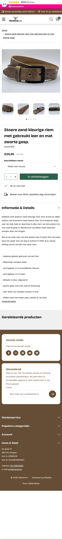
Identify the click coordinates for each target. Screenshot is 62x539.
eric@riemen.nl (15, 469)
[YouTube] (29, 353)
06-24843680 (16, 466)
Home (4, 30)
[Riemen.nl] (15, 19)
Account (7, 434)
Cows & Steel (10, 442)
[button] (51, 19)
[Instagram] (15, 353)
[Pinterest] (22, 353)
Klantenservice (11, 417)
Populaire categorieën (15, 426)
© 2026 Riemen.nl (19, 477)
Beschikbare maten (13, 161)
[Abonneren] (52, 394)
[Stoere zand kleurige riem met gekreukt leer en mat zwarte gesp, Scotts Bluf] (31, 71)
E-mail (9, 387)
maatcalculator (9, 301)
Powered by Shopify (41, 477)
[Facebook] (8, 353)
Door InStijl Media (31, 483)
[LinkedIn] (37, 353)
